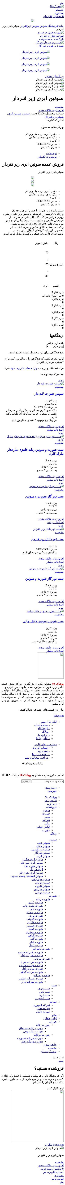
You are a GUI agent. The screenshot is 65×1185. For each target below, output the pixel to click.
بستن (61, 1060)
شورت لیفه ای (34, 912)
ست (47, 816)
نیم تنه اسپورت (41, 1004)
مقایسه (52, 1048)
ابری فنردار (36, 869)
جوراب (46, 830)
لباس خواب (43, 826)
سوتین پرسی (42, 892)
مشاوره (59, 12)
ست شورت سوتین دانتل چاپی (43, 621)
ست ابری (44, 995)
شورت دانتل (36, 945)
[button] (55, 1088)
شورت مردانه (42, 958)
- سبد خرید (44, 751)
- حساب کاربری (41, 747)
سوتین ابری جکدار (32, 859)
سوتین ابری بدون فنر (31, 872)
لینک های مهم (49, 721)
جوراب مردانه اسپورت (30, 1038)
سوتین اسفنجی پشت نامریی (27, 875)
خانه (61, 25)
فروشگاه (52, 25)
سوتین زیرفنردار (29, 25)
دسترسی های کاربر (45, 744)
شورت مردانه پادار (32, 968)
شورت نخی (36, 909)
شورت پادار (36, 942)
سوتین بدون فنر (41, 879)
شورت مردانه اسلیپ (31, 965)
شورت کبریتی (35, 918)
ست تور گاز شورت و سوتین (44, 496)
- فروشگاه (44, 728)
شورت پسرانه (42, 975)
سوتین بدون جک (33, 865)
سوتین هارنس (42, 889)
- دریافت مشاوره (37, 757)
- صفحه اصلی (42, 725)
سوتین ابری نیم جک (32, 862)
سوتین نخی (43, 842)
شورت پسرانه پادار (32, 981)
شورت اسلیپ (35, 925)
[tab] (29, 153)
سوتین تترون (42, 885)
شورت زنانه (43, 899)
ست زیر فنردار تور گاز (51, 45)
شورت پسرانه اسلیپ (31, 978)
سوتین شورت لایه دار (49, 393)
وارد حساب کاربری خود (24, 367)
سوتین (43, 25)
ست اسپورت (42, 998)
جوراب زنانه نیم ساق (31, 1028)
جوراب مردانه (42, 1034)
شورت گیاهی (35, 935)
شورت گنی (36, 938)
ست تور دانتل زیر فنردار (47, 539)
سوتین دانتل (43, 846)
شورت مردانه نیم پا (32, 961)
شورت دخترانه (41, 948)
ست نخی (44, 991)
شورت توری (36, 915)
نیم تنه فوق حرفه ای (52, 35)
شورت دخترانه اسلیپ (30, 952)
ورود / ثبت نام (49, 1051)
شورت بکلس (35, 902)
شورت (46, 813)
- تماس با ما (43, 738)
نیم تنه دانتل (43, 1011)
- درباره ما (44, 735)
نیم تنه (46, 820)
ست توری (44, 988)
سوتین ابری (14, 113)
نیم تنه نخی (43, 1008)
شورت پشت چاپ (33, 905)
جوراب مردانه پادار (32, 1041)
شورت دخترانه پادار (32, 955)
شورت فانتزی (35, 922)
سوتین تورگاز (42, 852)
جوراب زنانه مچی (33, 1031)
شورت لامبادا (35, 928)
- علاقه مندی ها (41, 754)
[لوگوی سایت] (57, 6)
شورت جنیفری (34, 932)
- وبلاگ (46, 731)
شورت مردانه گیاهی (31, 971)
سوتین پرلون (42, 882)
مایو (47, 823)
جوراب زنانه (43, 1024)
